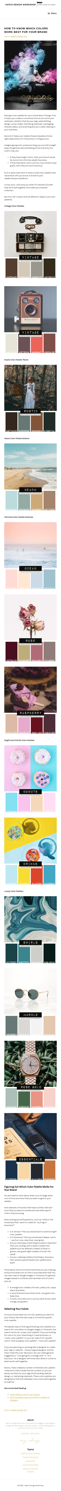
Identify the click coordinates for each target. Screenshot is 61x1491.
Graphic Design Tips (19, 36)
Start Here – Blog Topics (30, 1433)
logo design (30, 1461)
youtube (30, 1471)
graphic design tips (30, 1468)
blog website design (30, 1457)
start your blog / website (30, 1453)
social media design (30, 1465)
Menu (54, 13)
